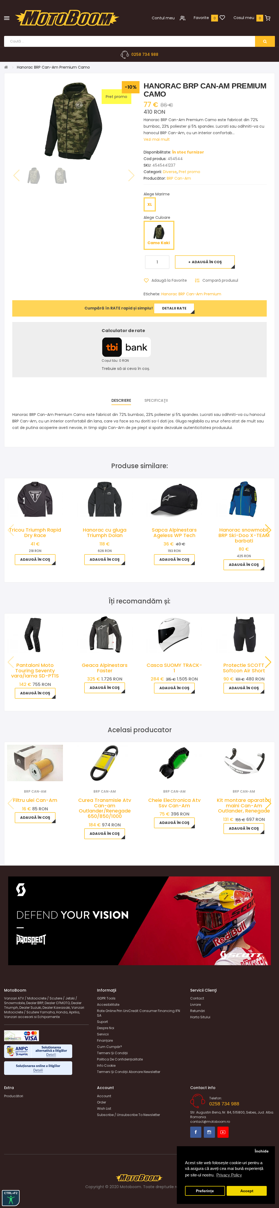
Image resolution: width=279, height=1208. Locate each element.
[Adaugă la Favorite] (28, 774)
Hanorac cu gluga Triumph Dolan (104, 532)
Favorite (201, 17)
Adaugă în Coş (207, 262)
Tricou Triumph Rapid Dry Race (35, 532)
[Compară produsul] (42, 774)
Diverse (170, 171)
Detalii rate (174, 308)
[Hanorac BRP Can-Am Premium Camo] (33, 176)
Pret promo (189, 171)
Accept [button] (246, 1191)
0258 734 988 (144, 54)
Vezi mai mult (157, 139)
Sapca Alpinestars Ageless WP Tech (174, 532)
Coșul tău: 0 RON (115, 360)
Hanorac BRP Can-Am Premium (191, 294)
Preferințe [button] (205, 1191)
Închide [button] (262, 1151)
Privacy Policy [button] (229, 1175)
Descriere (121, 400)
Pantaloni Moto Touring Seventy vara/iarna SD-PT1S (35, 670)
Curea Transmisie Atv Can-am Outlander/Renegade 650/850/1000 (104, 808)
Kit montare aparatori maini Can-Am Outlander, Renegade (244, 805)
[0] (222, 18)
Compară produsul (220, 280)
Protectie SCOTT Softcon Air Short (244, 668)
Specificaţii (156, 400)
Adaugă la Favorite (169, 280)
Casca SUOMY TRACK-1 (174, 668)
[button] (268, 530)
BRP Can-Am (179, 178)
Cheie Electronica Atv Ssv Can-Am (174, 803)
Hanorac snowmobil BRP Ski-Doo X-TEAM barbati (244, 535)
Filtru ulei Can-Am (35, 800)
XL (149, 204)
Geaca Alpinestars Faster (105, 668)
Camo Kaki (158, 243)
